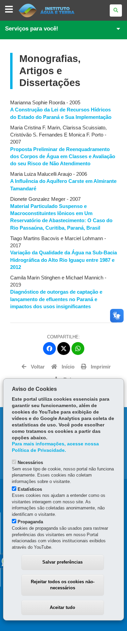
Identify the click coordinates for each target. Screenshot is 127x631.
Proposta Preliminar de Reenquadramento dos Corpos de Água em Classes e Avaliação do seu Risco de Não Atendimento (62, 156)
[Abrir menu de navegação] (9, 9)
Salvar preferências (62, 562)
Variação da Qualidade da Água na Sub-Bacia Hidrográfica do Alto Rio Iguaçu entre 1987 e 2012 (63, 260)
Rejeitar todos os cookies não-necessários (62, 585)
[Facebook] (49, 348)
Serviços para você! (31, 28)
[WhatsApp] (78, 348)
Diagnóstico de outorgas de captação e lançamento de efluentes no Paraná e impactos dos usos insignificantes (56, 299)
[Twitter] (63, 348)
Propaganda (30, 521)
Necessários (30, 462)
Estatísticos (30, 489)
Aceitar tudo (62, 607)
